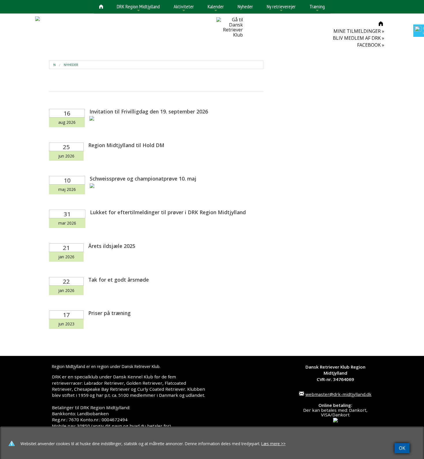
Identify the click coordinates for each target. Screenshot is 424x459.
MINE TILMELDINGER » (358, 31)
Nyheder (245, 6)
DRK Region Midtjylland (138, 8)
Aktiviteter (184, 8)
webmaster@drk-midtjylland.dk (338, 394)
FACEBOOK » (370, 45)
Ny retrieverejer (281, 8)
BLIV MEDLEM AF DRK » (358, 38)
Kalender (216, 8)
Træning (317, 8)
